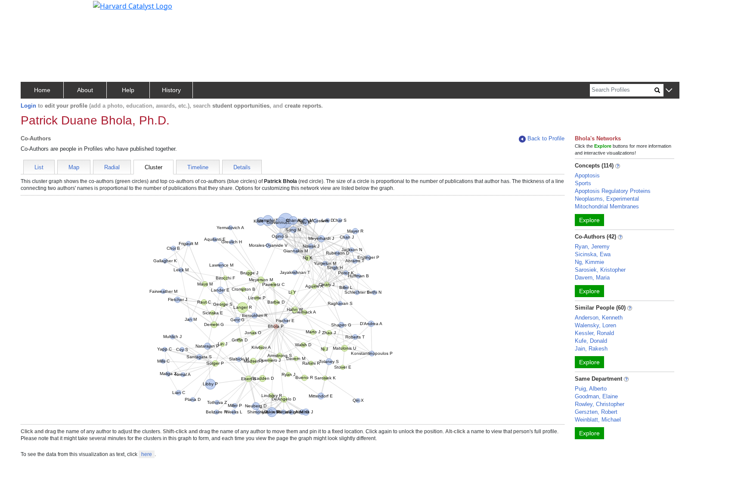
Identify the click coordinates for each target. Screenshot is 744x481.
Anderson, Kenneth (599, 317)
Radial (112, 167)
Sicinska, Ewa (593, 254)
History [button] (171, 90)
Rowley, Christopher (599, 404)
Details (242, 167)
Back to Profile (545, 138)
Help (128, 90)
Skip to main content (35, 10)
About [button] (85, 90)
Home (42, 90)
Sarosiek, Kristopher (600, 270)
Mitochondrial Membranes (607, 206)
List (38, 167)
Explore (589, 220)
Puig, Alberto (591, 388)
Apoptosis (587, 175)
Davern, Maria (592, 277)
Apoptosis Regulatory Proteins (613, 191)
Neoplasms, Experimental (607, 199)
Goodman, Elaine (596, 396)
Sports (583, 183)
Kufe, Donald (591, 341)
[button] (668, 90)
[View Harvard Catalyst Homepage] (132, 5)
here (146, 454)
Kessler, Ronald (594, 333)
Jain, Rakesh (591, 348)
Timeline (197, 167)
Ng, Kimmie (589, 262)
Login (28, 105)
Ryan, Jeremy (592, 246)
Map (73, 167)
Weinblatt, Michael (598, 419)
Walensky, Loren (595, 325)
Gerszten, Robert (596, 412)
